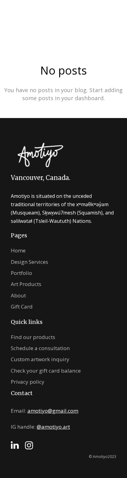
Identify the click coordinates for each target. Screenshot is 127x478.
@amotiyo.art (53, 426)
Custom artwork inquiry (40, 359)
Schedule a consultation (40, 348)
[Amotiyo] (25, 22)
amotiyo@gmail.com (52, 410)
